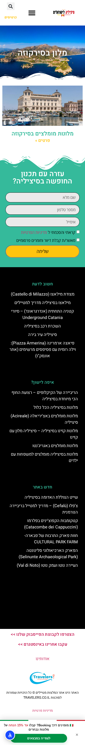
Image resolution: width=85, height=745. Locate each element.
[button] (32, 12)
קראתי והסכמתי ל (48, 232)
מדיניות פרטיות (42, 710)
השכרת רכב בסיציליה (42, 326)
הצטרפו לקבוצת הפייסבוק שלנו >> (42, 634)
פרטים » (42, 140)
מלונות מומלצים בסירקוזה (43, 134)
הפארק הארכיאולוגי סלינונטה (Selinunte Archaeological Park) (48, 553)
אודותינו (43, 659)
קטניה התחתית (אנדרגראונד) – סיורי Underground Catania (42, 314)
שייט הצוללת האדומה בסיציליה (51, 497)
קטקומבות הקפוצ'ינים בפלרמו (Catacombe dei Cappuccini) (51, 524)
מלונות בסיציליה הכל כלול (56, 407)
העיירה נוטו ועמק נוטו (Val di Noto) (47, 565)
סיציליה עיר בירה (42, 334)
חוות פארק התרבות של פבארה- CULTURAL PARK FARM (51, 538)
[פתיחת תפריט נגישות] (10, 735)
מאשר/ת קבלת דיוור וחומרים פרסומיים (45, 240)
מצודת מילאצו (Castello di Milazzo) (42, 294)
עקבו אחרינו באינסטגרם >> (42, 644)
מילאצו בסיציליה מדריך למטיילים (42, 303)
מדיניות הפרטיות (34, 232)
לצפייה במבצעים (38, 738)
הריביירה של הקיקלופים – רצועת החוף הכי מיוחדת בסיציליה (45, 395)
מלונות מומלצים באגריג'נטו (55, 446)
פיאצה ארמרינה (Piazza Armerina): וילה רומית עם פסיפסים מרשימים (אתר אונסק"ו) (42, 349)
